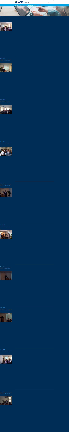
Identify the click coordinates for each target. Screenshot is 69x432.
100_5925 (2, 183)
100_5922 (2, 308)
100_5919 (2, 16)
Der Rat (26, 5)
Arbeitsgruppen (30, 5)
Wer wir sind (21, 5)
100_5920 (2, 391)
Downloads (35, 5)
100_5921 (2, 349)
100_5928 (2, 58)
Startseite (16, 5)
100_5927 (2, 100)
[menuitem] (17, 5)
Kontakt (40, 5)
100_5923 (2, 266)
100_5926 (2, 141)
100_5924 (2, 224)
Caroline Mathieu (7, 60)
